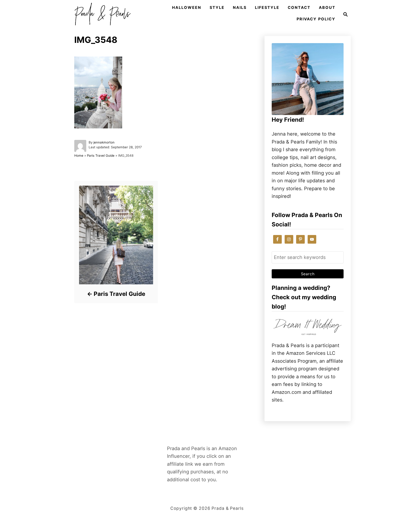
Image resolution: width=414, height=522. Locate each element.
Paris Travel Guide (101, 155)
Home (78, 155)
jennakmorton (104, 142)
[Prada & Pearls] (101, 14)
